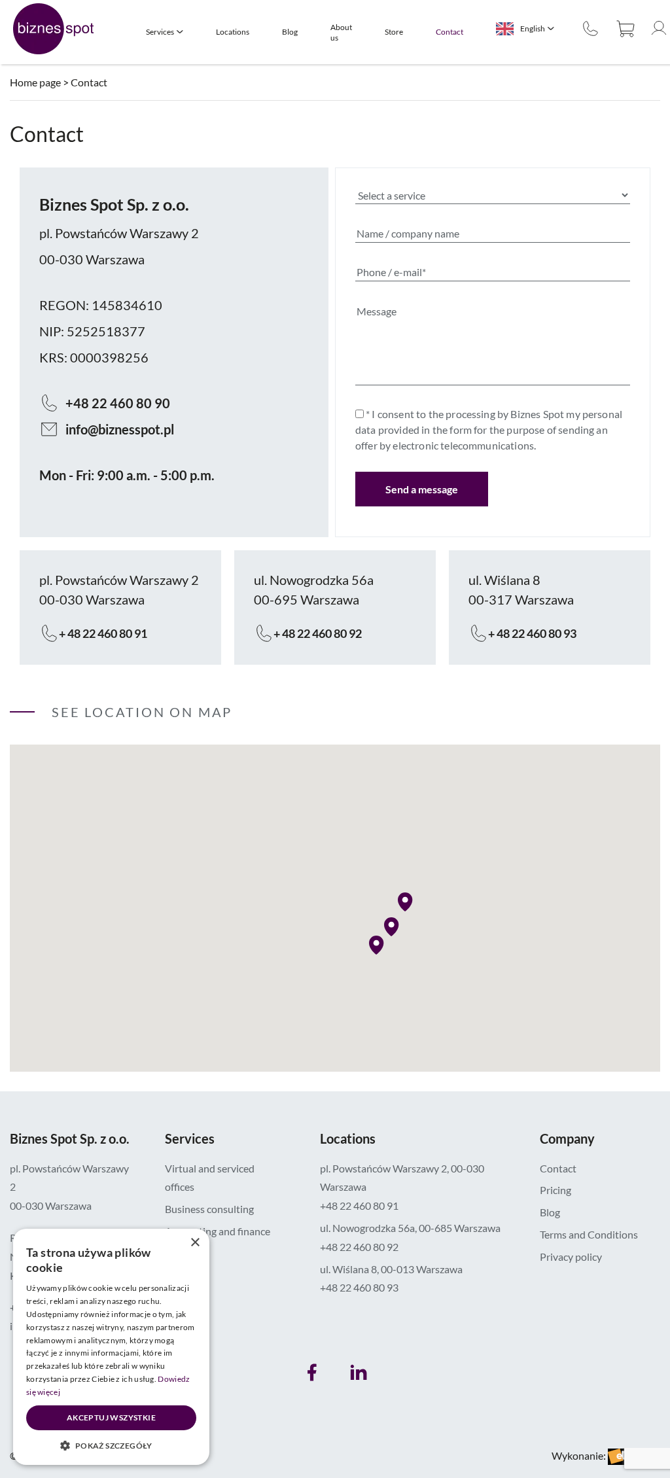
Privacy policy (571, 1256)
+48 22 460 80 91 (359, 1205)
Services (160, 32)
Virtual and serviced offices (210, 1177)
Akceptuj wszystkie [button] (111, 1417)
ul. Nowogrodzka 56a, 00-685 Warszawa (410, 1228)
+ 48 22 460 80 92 (317, 633)
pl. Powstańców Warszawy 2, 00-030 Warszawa (402, 1177)
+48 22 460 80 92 (359, 1246)
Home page (35, 82)
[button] (394, 927)
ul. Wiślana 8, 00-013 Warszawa (391, 1269)
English (532, 28)
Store (394, 32)
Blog (290, 32)
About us (341, 32)
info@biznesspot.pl (119, 429)
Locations (232, 32)
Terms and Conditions (589, 1234)
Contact (449, 32)
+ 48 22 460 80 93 (532, 633)
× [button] (195, 1243)
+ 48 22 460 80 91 (103, 633)
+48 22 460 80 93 (359, 1287)
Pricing (555, 1190)
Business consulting (209, 1209)
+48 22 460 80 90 (591, 29)
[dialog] (111, 1347)
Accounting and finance (217, 1231)
